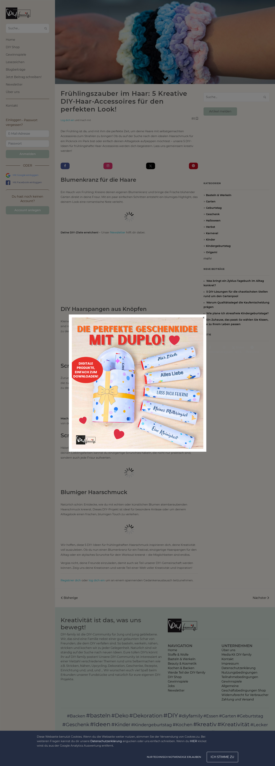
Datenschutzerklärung (106, 741)
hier (193, 741)
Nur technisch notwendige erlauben (174, 756)
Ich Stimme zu (222, 757)
